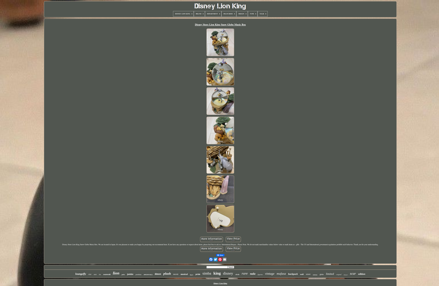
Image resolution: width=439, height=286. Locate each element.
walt (302, 274)
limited (330, 273)
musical (184, 274)
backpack (293, 274)
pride (197, 274)
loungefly (80, 273)
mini (95, 274)
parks (123, 274)
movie (175, 274)
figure (191, 274)
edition (361, 273)
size (89, 274)
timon (158, 273)
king (217, 273)
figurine (260, 274)
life (100, 274)
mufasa (281, 273)
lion (116, 273)
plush (167, 273)
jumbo (130, 274)
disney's (346, 274)
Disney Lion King (220, 283)
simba (206, 273)
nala (252, 273)
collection (315, 274)
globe (322, 274)
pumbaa (138, 274)
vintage (269, 273)
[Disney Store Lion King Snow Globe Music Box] (220, 42)
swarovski (107, 274)
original (338, 274)
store (308, 274)
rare (245, 273)
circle (237, 274)
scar (353, 273)
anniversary (148, 274)
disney (228, 273)
